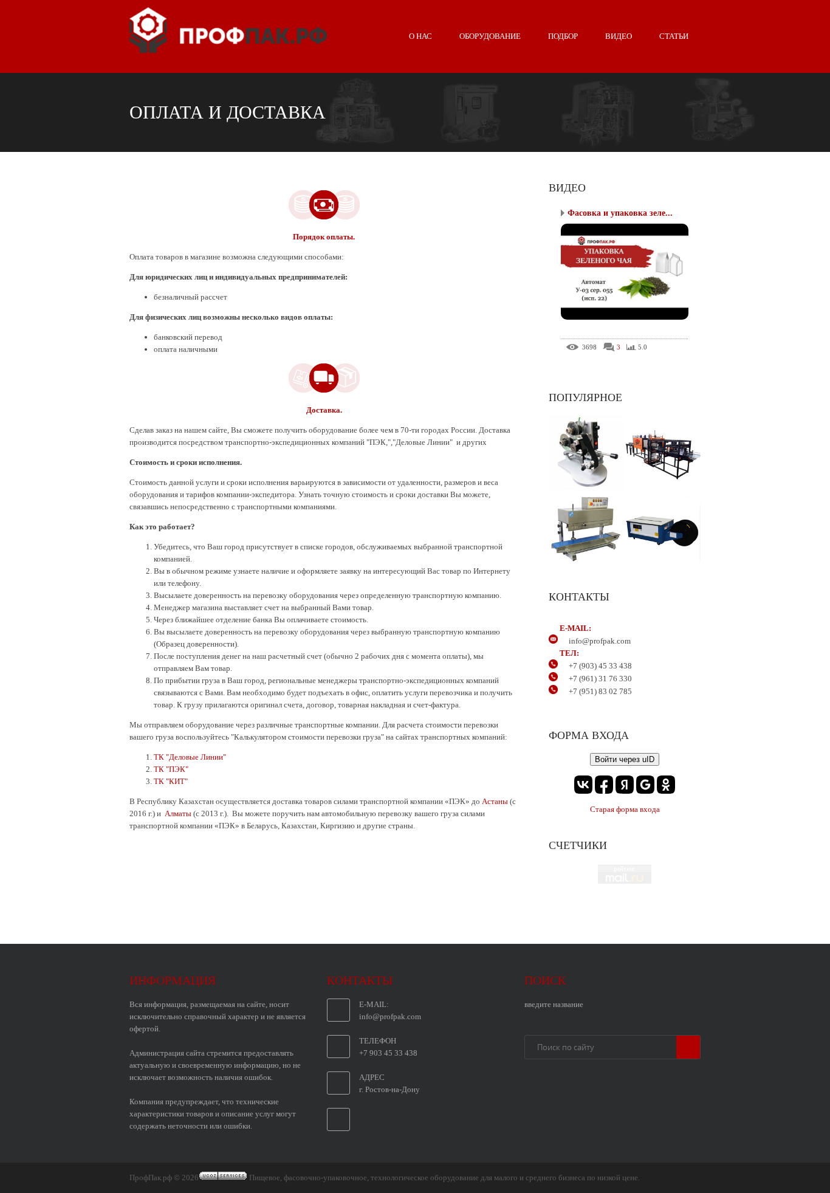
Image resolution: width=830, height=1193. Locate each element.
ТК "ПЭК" (171, 769)
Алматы (178, 813)
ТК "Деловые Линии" (190, 757)
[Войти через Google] (645, 784)
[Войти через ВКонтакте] (583, 784)
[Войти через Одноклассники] (666, 784)
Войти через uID (624, 759)
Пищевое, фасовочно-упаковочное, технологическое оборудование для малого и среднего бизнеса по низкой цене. (444, 1177)
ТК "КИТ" (171, 781)
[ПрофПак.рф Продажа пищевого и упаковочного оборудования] (228, 48)
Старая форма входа (625, 809)
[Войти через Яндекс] (625, 784)
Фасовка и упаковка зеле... (620, 213)
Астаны (496, 801)
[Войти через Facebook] (604, 784)
